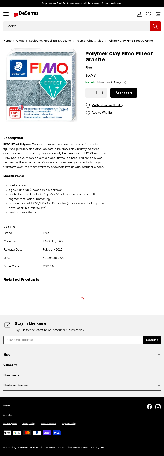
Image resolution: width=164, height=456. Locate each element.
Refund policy (10, 423)
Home (7, 40)
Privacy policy (28, 423)
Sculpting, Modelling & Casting (50, 40)
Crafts (20, 40)
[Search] (155, 26)
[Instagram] (158, 406)
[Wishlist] (148, 14)
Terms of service (48, 423)
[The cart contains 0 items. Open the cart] (158, 14)
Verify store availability (107, 105)
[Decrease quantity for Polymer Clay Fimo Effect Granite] (89, 93)
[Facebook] (149, 406)
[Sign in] (139, 14)
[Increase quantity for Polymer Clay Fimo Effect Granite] (102, 93)
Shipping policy (69, 423)
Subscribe (152, 340)
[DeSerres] (26, 14)
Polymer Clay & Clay (89, 40)
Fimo (88, 67)
